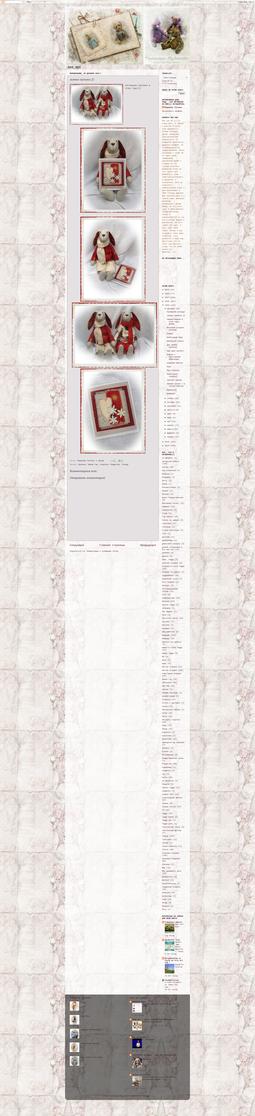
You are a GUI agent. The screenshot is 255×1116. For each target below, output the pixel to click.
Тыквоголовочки (169, 846)
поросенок (167, 736)
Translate (172, 84)
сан (163, 774)
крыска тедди (168, 605)
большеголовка (169, 487)
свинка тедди (168, 788)
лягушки (165, 622)
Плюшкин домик (139, 1002)
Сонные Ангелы (169, 807)
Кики (169, 367)
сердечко (166, 791)
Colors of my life (141, 1075)
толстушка (167, 839)
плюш (164, 725)
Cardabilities (172, 980)
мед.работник (168, 632)
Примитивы (167, 739)
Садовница (167, 767)
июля (170, 414)
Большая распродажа (152, 1022)
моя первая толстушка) (92, 1057)
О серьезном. (149, 1039)
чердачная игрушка (171, 887)
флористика (167, 877)
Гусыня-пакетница (170, 530)
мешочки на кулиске (171, 642)
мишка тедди (168, 653)
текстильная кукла (171, 827)
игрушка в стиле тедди (173, 566)
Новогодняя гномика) (172, 375)
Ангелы (165, 467)
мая (169, 421)
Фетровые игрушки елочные (175, 329)
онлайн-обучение (170, 693)
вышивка (165, 506)
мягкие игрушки (169, 670)
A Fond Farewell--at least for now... (174, 984)
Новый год (92, 464)
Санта (164, 777)
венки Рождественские (172, 497)
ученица (165, 864)
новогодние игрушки (171, 673)
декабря (171, 309)
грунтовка (167, 523)
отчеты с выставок (171, 703)
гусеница (166, 527)
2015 (167, 305)
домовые (165, 553)
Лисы (164, 615)
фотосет (165, 880)
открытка (104, 464)
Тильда (125, 464)
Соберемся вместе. (174, 922)
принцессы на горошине (173, 742)
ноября (171, 398)
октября (171, 402)
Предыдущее (148, 545)
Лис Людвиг (167, 612)
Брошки (165, 491)
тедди (164, 813)
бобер (164, 484)
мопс (164, 660)
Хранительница (169, 883)
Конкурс (165, 585)
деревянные (167, 540)
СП (163, 810)
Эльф (164, 899)
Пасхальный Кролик (90, 1043)
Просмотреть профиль (172, 111)
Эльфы (164, 903)
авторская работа (170, 461)
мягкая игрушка (169, 667)
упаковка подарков (171, 859)
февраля (171, 433)
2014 (167, 442)
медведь (165, 638)
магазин (165, 625)
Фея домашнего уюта (171, 871)
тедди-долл (167, 824)
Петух (164, 716)
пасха (164, 706)
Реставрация (168, 755)
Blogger (146, 1096)
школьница (167, 896)
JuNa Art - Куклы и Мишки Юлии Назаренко (153, 1019)
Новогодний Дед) (175, 337)
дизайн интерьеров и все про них (172, 548)
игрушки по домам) (171, 572)
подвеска (166, 732)
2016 (167, 301)
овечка (165, 689)
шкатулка (166, 893)
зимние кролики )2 (176, 315)
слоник (165, 803)
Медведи (165, 635)
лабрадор (166, 608)
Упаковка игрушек (170, 853)
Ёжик (83, 1002)
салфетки (166, 771)
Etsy (164, 909)
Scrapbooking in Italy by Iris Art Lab (174, 960)
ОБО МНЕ (165, 686)
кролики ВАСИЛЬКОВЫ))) (92, 1030)
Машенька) (171, 390)
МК (163, 657)
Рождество (115, 464)
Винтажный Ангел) (170, 503)
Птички (165, 751)
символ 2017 (168, 794)
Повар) (170, 334)
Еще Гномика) (173, 370)
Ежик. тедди (168, 559)
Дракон (165, 556)
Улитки (165, 850)
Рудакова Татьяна (173, 107)
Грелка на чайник (170, 520)
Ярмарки (165, 906)
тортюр (165, 843)
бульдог (165, 494)
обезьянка (167, 683)
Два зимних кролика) (172, 346)
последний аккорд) (176, 312)
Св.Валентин (168, 781)
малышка (165, 628)
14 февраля (167, 458)
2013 (167, 446)
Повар (164, 729)
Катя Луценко (168, 582)
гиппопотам (167, 510)
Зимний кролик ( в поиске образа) (176, 385)
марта (170, 429)
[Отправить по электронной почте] (111, 460)
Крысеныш (85, 1016)
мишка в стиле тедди (172, 647)
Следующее (77, 545)
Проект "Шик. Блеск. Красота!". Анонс (179, 947)
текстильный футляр (171, 830)
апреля (171, 425)
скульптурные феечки (172, 798)
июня (170, 418)
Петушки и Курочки (171, 720)
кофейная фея (168, 598)
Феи (163, 868)
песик (164, 713)
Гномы (164, 513)
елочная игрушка (170, 563)
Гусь (164, 534)
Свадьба (165, 784)
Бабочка (165, 474)
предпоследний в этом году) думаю (175, 321)
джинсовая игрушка (171, 544)
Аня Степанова (169, 470)
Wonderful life (172, 940)
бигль (164, 481)
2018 (167, 294)
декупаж (165, 537)
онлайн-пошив (168, 696)
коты (164, 595)
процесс (165, 748)
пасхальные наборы (171, 710)
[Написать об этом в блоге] (114, 460)
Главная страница (112, 545)
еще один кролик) (175, 351)
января (171, 437)
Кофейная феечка (175, 363)
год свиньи (167, 517)
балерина (166, 477)
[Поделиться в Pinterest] (122, 460)
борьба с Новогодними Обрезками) (173, 357)
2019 (167, 290)
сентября (172, 406)
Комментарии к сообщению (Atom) (103, 551)
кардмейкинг (168, 575)
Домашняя (171, 394)
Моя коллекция (139, 1037)
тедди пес (167, 820)
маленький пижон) (175, 341)
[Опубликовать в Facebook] (119, 460)
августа (171, 410)
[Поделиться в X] (117, 460)
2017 (167, 297)
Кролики (82, 464)
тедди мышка (168, 817)
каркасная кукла (170, 579)
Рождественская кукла (172, 758)
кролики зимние (174, 380)
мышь (164, 663)
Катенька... (148, 1059)
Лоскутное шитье (170, 618)
